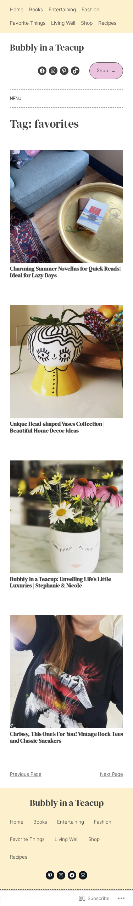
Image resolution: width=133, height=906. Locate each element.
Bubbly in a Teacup (47, 47)
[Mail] (83, 875)
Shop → (106, 71)
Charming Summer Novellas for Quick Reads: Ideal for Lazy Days (65, 272)
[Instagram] (53, 70)
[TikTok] (75, 70)
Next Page (111, 774)
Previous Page (25, 774)
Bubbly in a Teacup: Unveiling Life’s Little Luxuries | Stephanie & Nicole (60, 582)
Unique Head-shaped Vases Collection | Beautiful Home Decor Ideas (57, 427)
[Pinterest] (64, 70)
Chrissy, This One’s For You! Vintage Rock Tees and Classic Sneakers (66, 737)
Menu (15, 98)
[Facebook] (42, 70)
